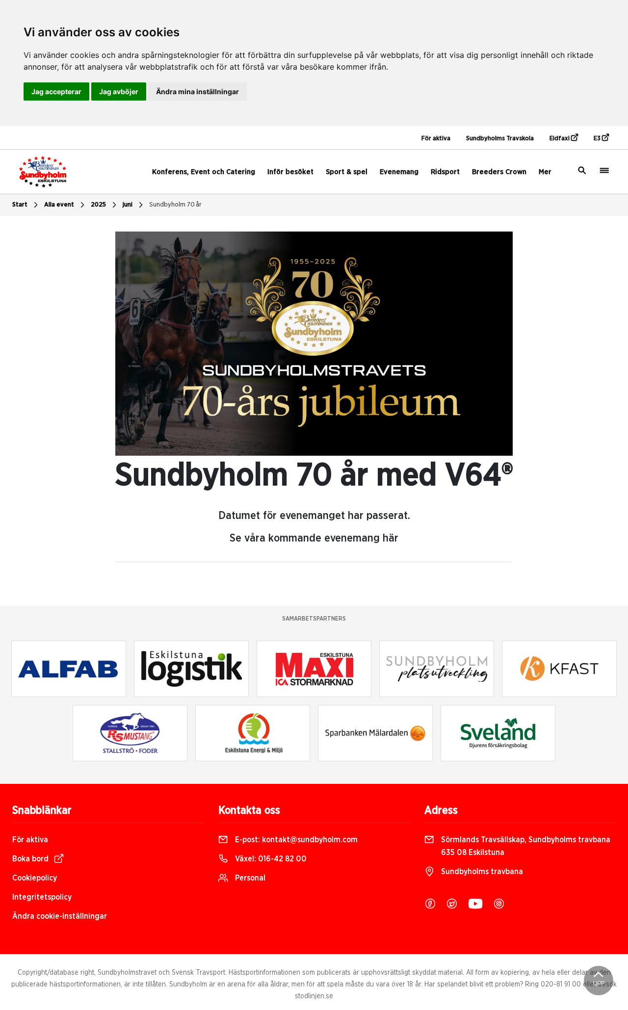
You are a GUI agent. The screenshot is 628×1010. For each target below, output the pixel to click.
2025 (98, 205)
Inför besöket (290, 172)
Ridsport (445, 172)
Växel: (270, 859)
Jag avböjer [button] (118, 91)
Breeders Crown (499, 172)
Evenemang (399, 172)
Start (19, 205)
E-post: (295, 840)
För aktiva (435, 138)
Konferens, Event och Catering (203, 172)
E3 (598, 138)
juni (127, 205)
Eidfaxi (560, 138)
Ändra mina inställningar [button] (197, 91)
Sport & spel (346, 172)
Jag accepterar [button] (56, 91)
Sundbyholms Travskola (500, 138)
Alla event (59, 205)
